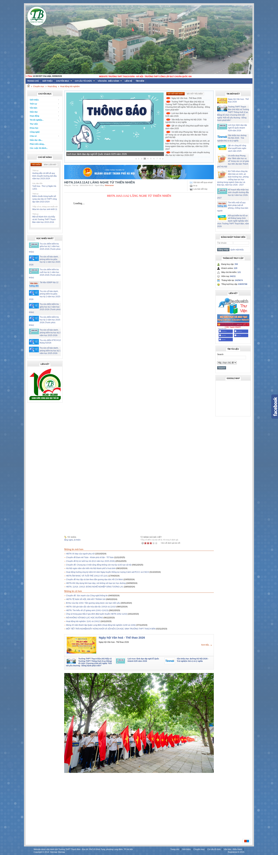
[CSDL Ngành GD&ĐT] (233, 341)
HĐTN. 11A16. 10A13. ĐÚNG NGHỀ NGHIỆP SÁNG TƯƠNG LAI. (94, 587)
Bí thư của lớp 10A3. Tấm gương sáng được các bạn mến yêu (93, 603)
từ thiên (77, 540)
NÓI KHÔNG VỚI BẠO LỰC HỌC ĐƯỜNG (84, 618)
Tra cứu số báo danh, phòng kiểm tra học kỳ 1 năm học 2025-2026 (50, 351)
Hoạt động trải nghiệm (70, 86)
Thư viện (34, 124)
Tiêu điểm (36, 165)
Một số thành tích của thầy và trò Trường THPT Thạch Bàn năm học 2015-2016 (44, 219)
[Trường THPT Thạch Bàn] (45, 400)
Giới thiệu (47, 81)
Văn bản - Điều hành (108, 81)
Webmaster (109, 185)
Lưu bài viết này (200, 189)
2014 (47, 852)
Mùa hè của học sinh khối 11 (44, 209)
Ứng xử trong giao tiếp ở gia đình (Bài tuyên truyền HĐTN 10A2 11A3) (96, 614)
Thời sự (33, 104)
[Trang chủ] (28, 86)
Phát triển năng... (37, 144)
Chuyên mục (62, 81)
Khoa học (34, 128)
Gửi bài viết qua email (203, 182)
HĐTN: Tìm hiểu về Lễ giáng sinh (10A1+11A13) (87, 610)
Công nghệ (35, 132)
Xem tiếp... (205, 645)
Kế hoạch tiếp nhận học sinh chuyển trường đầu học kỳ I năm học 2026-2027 (187, 153)
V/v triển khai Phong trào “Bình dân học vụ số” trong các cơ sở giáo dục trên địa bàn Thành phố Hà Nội (186, 135)
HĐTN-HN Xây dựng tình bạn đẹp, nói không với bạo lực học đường (96, 583)
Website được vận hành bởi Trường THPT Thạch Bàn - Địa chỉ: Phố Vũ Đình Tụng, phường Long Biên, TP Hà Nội (83, 849)
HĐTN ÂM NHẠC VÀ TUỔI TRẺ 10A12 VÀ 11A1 (87, 576)
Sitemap (53, 852)
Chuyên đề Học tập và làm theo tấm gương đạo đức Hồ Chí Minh (94, 579)
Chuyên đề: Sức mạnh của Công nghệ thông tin (87, 595)
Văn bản (33, 108)
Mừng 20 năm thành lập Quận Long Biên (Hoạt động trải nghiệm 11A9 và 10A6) (101, 625)
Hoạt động (52, 86)
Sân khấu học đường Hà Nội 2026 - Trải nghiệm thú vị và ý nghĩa (186, 121)
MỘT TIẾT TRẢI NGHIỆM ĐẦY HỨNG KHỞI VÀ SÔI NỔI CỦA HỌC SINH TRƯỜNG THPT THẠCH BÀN (111, 629)
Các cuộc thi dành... (39, 148)
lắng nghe (68, 540)
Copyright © (39, 852)
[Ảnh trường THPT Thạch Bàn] (139, 772)
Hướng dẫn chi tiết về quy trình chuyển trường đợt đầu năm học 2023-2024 (44, 176)
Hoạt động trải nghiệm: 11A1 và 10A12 (83, 621)
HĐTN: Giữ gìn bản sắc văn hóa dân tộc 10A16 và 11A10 (91, 607)
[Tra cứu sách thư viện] (233, 313)
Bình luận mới (50, 165)
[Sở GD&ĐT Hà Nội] (139, 178)
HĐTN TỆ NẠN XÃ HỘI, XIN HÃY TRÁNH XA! (86, 599)
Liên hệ (128, 81)
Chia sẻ (33, 136)
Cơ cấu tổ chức (83, 81)
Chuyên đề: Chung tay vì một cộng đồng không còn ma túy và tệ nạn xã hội (98, 565)
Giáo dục (34, 112)
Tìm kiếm (140, 81)
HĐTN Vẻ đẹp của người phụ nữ (80, 554)
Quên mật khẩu (236, 250)
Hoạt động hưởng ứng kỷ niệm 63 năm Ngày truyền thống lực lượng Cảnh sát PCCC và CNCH (107, 572)
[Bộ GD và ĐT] (233, 322)
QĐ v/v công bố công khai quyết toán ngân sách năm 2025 (98, 154)
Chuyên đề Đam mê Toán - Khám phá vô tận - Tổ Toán (90, 557)
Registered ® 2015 (236, 852)
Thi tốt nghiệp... (36, 120)
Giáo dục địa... (36, 140)
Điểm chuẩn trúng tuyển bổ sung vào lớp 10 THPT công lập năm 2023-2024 (44, 199)
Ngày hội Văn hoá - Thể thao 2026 (186, 98)
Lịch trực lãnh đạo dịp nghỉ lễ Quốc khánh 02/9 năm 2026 (186, 114)
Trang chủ (174, 849)
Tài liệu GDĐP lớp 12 (49, 282)
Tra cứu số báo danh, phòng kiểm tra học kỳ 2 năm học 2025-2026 (50, 333)
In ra (195, 186)
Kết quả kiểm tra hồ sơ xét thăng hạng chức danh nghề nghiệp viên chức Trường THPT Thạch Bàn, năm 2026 (233, 221)
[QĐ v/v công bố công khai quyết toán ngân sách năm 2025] (115, 150)
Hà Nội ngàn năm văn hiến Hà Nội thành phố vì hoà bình (91, 568)
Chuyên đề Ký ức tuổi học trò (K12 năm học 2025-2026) (90, 561)
